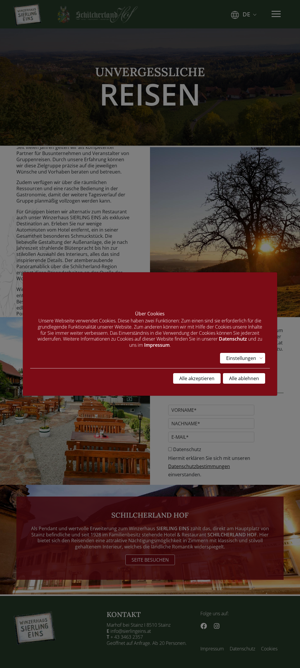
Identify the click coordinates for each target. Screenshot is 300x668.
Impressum (157, 345)
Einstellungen (241, 358)
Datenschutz (233, 339)
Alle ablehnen (244, 378)
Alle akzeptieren (196, 378)
